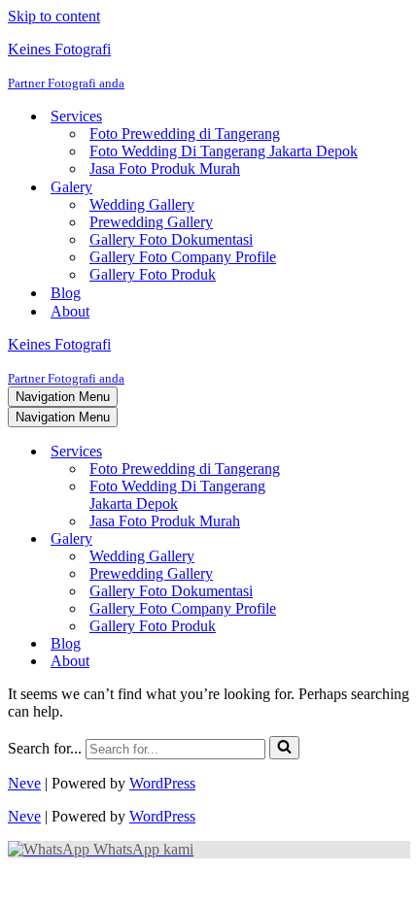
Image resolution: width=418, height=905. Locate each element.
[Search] (284, 747)
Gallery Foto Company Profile (182, 257)
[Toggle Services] (348, 452)
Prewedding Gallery (151, 222)
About (70, 311)
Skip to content (54, 16)
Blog (66, 293)
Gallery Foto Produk (152, 274)
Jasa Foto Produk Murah (164, 168)
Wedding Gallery (141, 204)
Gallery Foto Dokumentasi (171, 239)
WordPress (162, 783)
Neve (24, 783)
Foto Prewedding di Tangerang (184, 133)
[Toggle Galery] (348, 539)
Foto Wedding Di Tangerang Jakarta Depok (223, 151)
